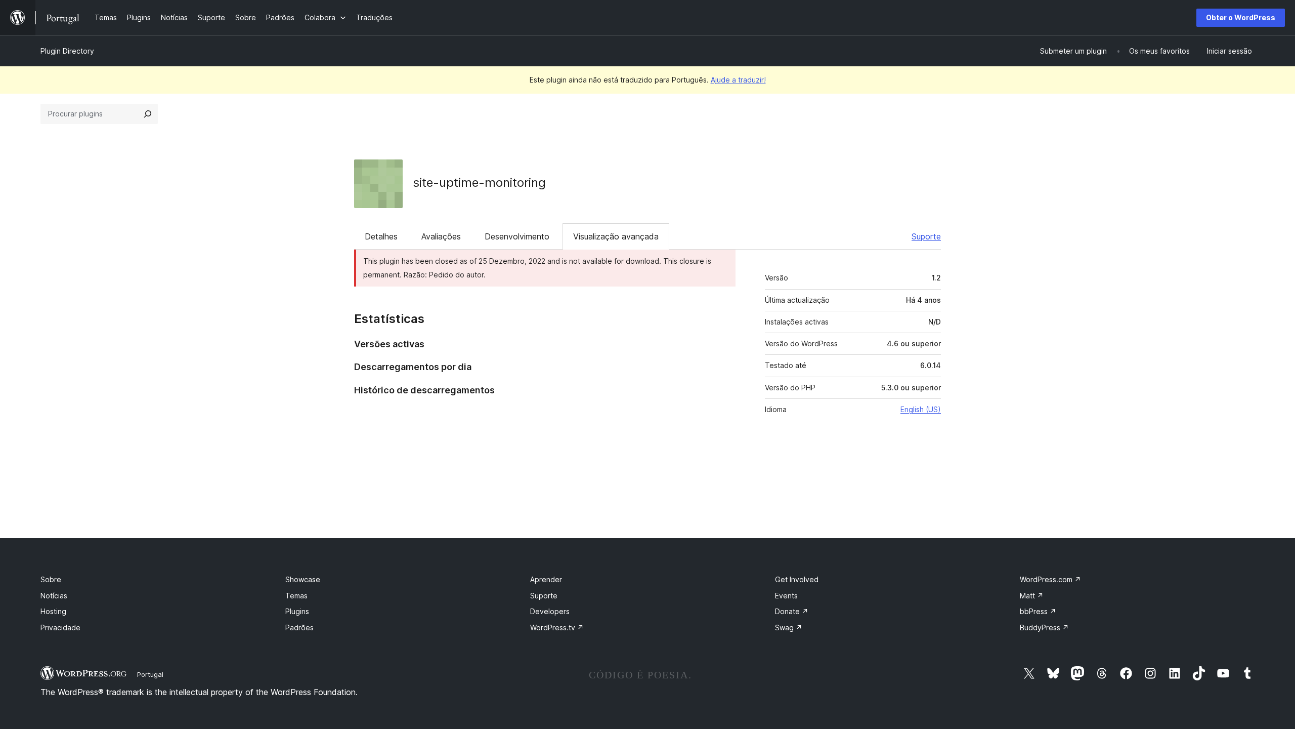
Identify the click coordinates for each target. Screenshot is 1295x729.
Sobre (50, 579)
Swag (788, 627)
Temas (296, 595)
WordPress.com (1050, 579)
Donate (791, 611)
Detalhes (381, 236)
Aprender (546, 579)
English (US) (920, 409)
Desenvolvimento (517, 236)
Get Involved (796, 579)
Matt (1032, 595)
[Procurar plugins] (148, 114)
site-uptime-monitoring (479, 182)
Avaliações (441, 236)
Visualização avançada (616, 236)
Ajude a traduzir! (738, 79)
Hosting (53, 611)
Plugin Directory (67, 51)
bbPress (1038, 611)
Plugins (297, 611)
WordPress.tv (557, 627)
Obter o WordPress (1240, 17)
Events (786, 595)
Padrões (299, 627)
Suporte (926, 236)
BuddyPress (1044, 627)
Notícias (53, 595)
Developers (550, 611)
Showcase (302, 579)
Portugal (150, 674)
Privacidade (60, 627)
